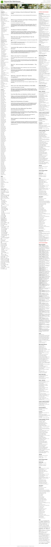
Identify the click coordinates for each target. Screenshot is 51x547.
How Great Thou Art (42, 215)
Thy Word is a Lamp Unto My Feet (44, 226)
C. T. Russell (4, 50)
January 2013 (3, 147)
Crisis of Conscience (42, 93)
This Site (2, 84)
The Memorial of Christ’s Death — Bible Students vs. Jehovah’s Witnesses (44, 30)
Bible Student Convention (43, 469)
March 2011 (3, 165)
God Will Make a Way (42, 209)
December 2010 (3, 167)
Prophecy (2, 66)
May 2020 (2, 103)
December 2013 (3, 138)
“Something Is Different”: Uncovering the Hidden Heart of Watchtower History (44, 17)
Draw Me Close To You (42, 204)
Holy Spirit (2, 45)
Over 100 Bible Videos (42, 479)
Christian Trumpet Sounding (43, 357)
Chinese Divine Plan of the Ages (44, 427)
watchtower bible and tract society (43, 542)
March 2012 (3, 155)
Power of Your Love (42, 222)
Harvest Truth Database (42, 72)
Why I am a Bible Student (44, 542)
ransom (40, 536)
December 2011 (3, 157)
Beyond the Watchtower (12, 1)
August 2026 (3, 90)
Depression (3, 25)
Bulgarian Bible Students (43, 136)
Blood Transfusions (4, 49)
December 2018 (3, 108)
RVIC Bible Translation (42, 104)
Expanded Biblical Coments (43, 95)
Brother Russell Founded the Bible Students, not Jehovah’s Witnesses (44, 285)
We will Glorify (41, 228)
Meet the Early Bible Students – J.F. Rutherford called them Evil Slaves (44, 33)
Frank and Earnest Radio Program (44, 49)
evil (47, 526)
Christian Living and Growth (5, 21)
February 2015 (3, 126)
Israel (2, 225)
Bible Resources (41, 45)
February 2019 (3, 106)
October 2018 (3, 110)
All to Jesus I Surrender (42, 198)
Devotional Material (42, 121)
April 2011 (2, 164)
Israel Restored (41, 187)
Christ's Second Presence (43, 67)
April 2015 (2, 125)
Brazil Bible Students (42, 135)
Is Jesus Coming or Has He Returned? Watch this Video (44, 292)
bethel (48, 520)
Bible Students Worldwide (43, 125)
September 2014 (3, 130)
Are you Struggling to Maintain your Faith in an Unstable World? (44, 325)
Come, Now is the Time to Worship (44, 202)
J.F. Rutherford (4, 54)
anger (40, 520)
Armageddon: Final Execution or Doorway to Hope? (44, 19)
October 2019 (3, 105)
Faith (2, 26)
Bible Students (3, 19)
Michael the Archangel (5, 58)
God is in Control (41, 496)
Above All (40, 197)
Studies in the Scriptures (43, 83)
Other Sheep (3, 63)
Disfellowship (4, 51)
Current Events (4, 70)
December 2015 (3, 121)
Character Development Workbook (44, 92)
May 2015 (2, 124)
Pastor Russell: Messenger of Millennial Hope (43, 101)
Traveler (40, 247)
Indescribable (41, 507)
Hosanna (40, 214)
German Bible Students (42, 145)
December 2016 (3, 119)
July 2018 (2, 112)
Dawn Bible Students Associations (44, 69)
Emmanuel (41, 206)
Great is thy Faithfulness (43, 211)
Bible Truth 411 (41, 183)
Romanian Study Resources (43, 155)
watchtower (45, 540)
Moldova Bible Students (42, 437)
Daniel (3, 71)
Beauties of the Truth (42, 57)
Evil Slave (3, 230)
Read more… (13, 26)
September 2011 (3, 160)
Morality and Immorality (5, 34)
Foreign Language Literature (43, 432)
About (2, 177)
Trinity (2, 87)
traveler (40, 298)
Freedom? (3, 52)
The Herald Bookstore (42, 89)
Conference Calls (3, 179)
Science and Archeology (4, 81)
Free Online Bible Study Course (44, 71)
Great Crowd (3, 43)
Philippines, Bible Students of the (44, 149)
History (49, 527)
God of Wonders (41, 208)
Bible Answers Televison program (44, 179)
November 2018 (3, 109)
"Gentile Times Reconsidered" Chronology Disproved (43, 87)
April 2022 (2, 97)
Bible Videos (41, 184)
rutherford (46, 539)
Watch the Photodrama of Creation (19, 101)
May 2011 (2, 163)
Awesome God (41, 200)
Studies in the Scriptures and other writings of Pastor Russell (44, 105)
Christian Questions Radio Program (44, 46)
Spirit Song (41, 224)
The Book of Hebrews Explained (19, 29)
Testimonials (3, 184)
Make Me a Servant (42, 220)
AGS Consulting (41, 56)
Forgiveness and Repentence (4, 28)
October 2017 (3, 116)
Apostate (3, 48)
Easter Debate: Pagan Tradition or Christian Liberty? (44, 27)
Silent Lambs (41, 457)
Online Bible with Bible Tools (43, 77)
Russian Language (42, 157)
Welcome (2, 187)
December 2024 (3, 93)
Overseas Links (3, 64)
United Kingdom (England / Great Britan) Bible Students (44, 163)
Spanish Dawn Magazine (43, 159)
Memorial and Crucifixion (4, 62)
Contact (2, 180)
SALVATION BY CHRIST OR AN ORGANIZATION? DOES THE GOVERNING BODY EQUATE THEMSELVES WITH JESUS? (44, 330)
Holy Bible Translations (42, 176)
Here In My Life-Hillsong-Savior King (44, 213)
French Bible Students (42, 144)
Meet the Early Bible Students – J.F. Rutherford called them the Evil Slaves (44, 189)
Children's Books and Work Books (44, 115)
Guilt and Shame (4, 31)
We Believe (3, 186)
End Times (3, 252)
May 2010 (2, 173)
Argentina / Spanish (42, 132)
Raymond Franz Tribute (42, 192)
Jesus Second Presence (4, 59)
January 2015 (3, 127)
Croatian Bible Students (42, 142)
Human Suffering (3, 224)
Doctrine (2, 38)
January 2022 (3, 99)
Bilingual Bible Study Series (43, 134)
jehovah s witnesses (43, 533)
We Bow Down (41, 227)
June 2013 (2, 143)
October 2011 (3, 159)
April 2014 (2, 134)
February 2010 (3, 174)
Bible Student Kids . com (43, 114)
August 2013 (3, 141)
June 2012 (2, 152)
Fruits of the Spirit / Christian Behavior (4, 30)
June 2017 (2, 118)
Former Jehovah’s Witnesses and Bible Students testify (44, 22)
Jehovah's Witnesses (4, 47)
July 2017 (2, 117)
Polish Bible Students (42, 150)
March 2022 (3, 98)
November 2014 (3, 128)
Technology (3, 263)
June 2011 (2, 162)
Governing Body (4, 53)
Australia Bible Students (42, 422)
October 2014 (3, 129)
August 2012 (3, 151)
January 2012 (3, 156)
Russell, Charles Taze (4, 78)
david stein (40, 526)
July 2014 (2, 132)
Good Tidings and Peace (43, 210)
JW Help (2, 61)
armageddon (45, 520)
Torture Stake (4, 235)
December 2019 (3, 104)
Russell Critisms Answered (43, 371)
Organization (3, 55)
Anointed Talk (45, 274)
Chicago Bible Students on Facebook (44, 126)
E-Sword (40, 463)
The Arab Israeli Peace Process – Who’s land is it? (44, 250)
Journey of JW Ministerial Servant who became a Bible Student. (44, 20)
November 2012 (3, 149)
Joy (2, 211)
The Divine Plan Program (43, 194)
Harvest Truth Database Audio (43, 50)
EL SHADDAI (41, 205)
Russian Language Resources (43, 158)
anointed (42, 520)
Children (3, 22)
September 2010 (3, 170)
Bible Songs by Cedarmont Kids (44, 113)
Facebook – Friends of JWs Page (44, 128)
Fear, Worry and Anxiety (5, 27)
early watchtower (44, 526)
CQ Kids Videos (41, 116)
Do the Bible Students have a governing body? (43, 42)
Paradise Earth (3, 65)
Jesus (2, 236)
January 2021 (3, 101)
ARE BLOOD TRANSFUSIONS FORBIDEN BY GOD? (44, 24)
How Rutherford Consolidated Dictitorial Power (43, 97)
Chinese (40, 138)
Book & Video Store (4, 20)
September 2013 (3, 140)
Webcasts (3, 85)
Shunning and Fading (5, 56)
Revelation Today (41, 82)
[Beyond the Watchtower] (25, 6)
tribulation (40, 540)
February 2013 (3, 146)
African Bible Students (42, 131)
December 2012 (3, 148)
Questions (2, 183)
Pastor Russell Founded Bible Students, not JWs (43, 99)
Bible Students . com (42, 61)
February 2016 (3, 120)
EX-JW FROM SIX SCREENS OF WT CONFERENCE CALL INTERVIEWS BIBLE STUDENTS (4, 41)
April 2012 (2, 154)
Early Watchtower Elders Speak (44, 47)
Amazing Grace (41, 199)
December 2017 (3, 115)
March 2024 (3, 95)
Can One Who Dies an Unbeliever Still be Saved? (23, 94)
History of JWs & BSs (4, 44)
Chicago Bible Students (42, 66)
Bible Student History (4, 18)
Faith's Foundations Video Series (44, 185)
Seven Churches (4, 74)
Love (2, 33)
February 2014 (3, 136)
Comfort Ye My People (42, 203)
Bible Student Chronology (43, 59)
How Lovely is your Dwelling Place (44, 216)
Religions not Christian (4, 258)
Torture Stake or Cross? (4, 86)
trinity (42, 540)
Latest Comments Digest (5, 182)
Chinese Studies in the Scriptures (44, 141)
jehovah (40, 532)
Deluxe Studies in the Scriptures (44, 88)
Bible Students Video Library (43, 182)
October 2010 (3, 169)
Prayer (3, 35)
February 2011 (3, 166)
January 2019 (3, 107)
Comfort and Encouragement (3, 23)
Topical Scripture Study (42, 108)
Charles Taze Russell (44, 525)
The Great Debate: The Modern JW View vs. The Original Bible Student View (44, 26)
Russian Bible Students (42, 156)
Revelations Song (42, 223)
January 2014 (3, 137)
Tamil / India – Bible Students (43, 162)
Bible (39, 521)
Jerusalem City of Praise (43, 219)
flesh (48, 526)
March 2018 (3, 113)
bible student (44, 521)
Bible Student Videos (42, 181)
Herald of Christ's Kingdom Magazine (44, 73)
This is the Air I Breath (42, 225)
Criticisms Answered (5, 79)
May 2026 (2, 92)
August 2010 (3, 171)
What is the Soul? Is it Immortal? (19, 56)
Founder (40, 527)
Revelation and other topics (43, 193)
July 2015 (2, 123)
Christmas (2, 215)
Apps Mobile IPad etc (4, 14)
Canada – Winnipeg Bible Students (44, 137)
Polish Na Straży (41, 151)
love (40, 535)
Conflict (3, 24)
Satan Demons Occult (4, 80)
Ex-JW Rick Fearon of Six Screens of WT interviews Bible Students (44, 48)
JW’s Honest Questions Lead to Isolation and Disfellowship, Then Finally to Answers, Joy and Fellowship (44, 40)
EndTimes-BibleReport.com (43, 70)
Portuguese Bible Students (43, 152)
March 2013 (3, 145)
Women (3, 36)
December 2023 (3, 96)
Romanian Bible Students (43, 153)
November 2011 (3, 158)
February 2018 (3, 114)
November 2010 (3, 168)
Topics (2, 185)
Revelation (3, 73)
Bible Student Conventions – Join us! (44, 60)
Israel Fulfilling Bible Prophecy (43, 186)
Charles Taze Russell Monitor (43, 65)
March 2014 (3, 135)
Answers (2, 13)
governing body (45, 527)
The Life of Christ (41, 107)
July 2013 (2, 142)
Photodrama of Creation (42, 191)
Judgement (3, 60)
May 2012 (2, 153)
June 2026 (2, 91)
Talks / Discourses (42, 53)
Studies (2, 82)
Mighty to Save (41, 221)
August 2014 (3, 131)
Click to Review (41, 171)
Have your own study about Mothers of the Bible (23, 85)
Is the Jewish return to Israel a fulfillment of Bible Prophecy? (44, 312)
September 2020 (3, 102)
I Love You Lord (41, 217)
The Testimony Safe (4, 264)
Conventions (3, 181)
